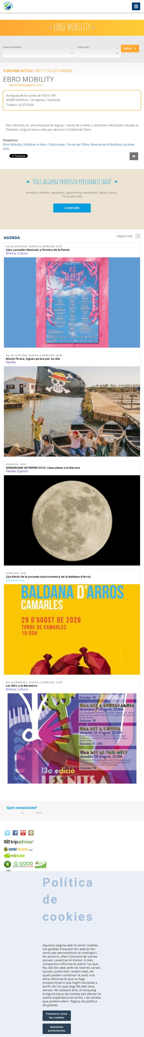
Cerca (127, 48)
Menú (136, 6)
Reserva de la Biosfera (106, 144)
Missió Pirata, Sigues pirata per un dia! (33, 358)
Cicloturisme (56, 144)
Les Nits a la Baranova (21, 685)
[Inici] (36, 6)
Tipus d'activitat (12, 47)
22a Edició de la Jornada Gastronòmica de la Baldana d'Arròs (48, 576)
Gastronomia (15, 580)
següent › (138, 236)
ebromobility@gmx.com (25, 85)
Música (11, 253)
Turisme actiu (18, 70)
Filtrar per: (83, 47)
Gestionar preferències (56, 1028)
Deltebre (29, 144)
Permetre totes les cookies (56, 1015)
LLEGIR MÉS (72, 208)
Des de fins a (34, 246)
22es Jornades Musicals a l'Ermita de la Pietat (38, 249)
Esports (22, 471)
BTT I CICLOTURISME (54, 70)
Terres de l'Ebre (77, 144)
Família (11, 362)
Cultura (22, 253)
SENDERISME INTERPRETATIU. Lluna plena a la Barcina (43, 467)
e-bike (41, 144)
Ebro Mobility (12, 144)
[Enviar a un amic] (134, 156)
